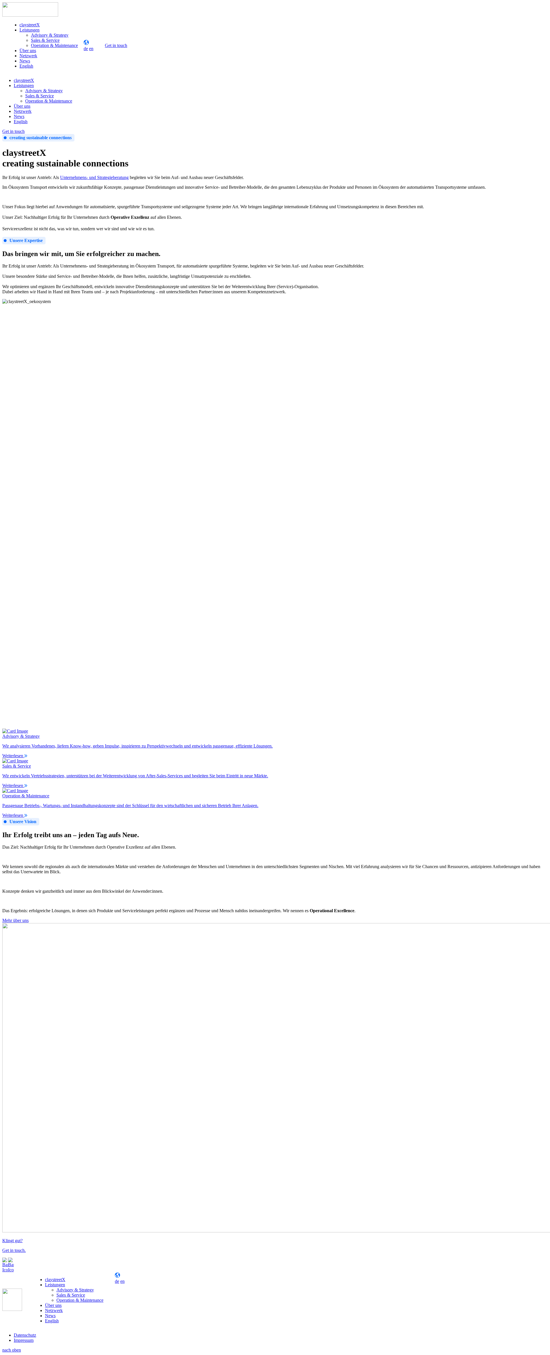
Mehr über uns (15, 920)
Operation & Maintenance (54, 45)
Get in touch (116, 45)
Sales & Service (45, 40)
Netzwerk (28, 55)
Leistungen (29, 29)
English (26, 66)
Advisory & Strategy (49, 35)
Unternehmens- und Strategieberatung (94, 177)
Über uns (27, 50)
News (24, 60)
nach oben (11, 1350)
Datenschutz (25, 1335)
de (86, 48)
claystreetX (29, 24)
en (91, 48)
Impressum (24, 1340)
